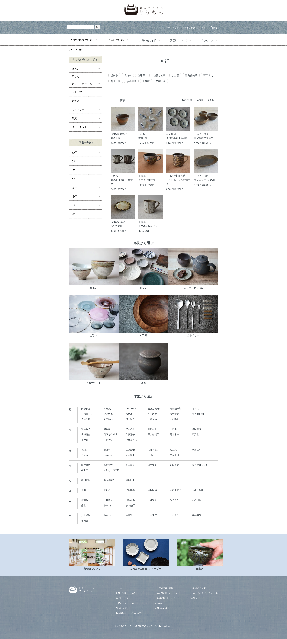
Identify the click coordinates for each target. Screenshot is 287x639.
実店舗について (178, 40)
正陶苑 (151, 454)
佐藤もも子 (153, 449)
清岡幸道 (196, 429)
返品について (122, 598)
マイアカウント (171, 27)
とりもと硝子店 (111, 470)
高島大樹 (108, 464)
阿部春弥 (85, 408)
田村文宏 (152, 464)
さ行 (80, 49)
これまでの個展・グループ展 (204, 592)
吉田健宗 (85, 520)
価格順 (200, 99)
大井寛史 (174, 413)
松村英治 (108, 499)
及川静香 (152, 413)
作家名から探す (116, 39)
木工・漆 (77, 92)
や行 (74, 214)
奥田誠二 (130, 419)
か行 (74, 161)
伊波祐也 (108, 413)
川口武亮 (152, 429)
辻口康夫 (174, 464)
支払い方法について (125, 603)
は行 (74, 196)
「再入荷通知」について (166, 592)
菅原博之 (85, 454)
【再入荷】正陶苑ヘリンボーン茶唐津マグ (178, 179)
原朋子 (84, 490)
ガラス (75, 100)
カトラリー (78, 109)
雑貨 (74, 118)
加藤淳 (107, 429)
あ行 (74, 152)
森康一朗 (108, 505)
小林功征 (108, 439)
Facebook (166, 625)
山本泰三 (152, 515)
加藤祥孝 (130, 429)
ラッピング (207, 40)
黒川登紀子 (153, 434)
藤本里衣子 (175, 490)
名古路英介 (109, 480)
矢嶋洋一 (130, 515)
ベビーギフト (79, 127)
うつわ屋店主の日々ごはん (144, 625)
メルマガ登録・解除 (164, 587)
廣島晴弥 (152, 490)
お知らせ (159, 603)
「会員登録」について (165, 598)
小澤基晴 (152, 419)
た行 (74, 178)
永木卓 (129, 413)
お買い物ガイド (147, 40)
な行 (74, 187)
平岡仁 (107, 490)
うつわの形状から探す (82, 39)
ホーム (71, 49)
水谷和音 (196, 499)
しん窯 (173, 449)
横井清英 (196, 515)
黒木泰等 (174, 434)
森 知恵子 (130, 505)
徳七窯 (84, 470)
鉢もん (75, 69)
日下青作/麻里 (111, 434)
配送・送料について (125, 592)
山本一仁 (108, 515)
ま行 (74, 205)
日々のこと (121, 625)
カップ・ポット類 (82, 84)
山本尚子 (174, 515)
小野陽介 (174, 419)
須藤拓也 (130, 454)
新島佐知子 (197, 449)
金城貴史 (85, 434)
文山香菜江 (197, 490)
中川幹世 (85, 480)
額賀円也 (130, 480)
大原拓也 (85, 419)
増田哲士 (85, 499)
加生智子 (85, 429)
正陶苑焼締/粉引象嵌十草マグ (122, 179)
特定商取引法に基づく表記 (128, 613)
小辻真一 (85, 439)
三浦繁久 (152, 499)
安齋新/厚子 (154, 408)
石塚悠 (195, 408)
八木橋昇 (85, 515)
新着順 (210, 99)
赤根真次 (108, 408)
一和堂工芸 (87, 413)
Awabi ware (131, 408)
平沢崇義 (130, 490)
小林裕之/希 (132, 439)
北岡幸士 (174, 429)
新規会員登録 (188, 27)
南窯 (83, 505)
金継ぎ (194, 598)
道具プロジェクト (201, 464)
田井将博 (85, 464)
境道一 (107, 449)
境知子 (84, 449)
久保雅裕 (130, 434)
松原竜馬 (130, 499)
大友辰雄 (108, 419)
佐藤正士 (130, 449)
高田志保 (130, 464)
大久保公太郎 (199, 413)
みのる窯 (174, 499)
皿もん (75, 76)
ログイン (203, 27)
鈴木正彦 (108, 454)
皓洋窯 (195, 434)
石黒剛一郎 (175, 408)
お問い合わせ (161, 608)
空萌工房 (174, 454)
